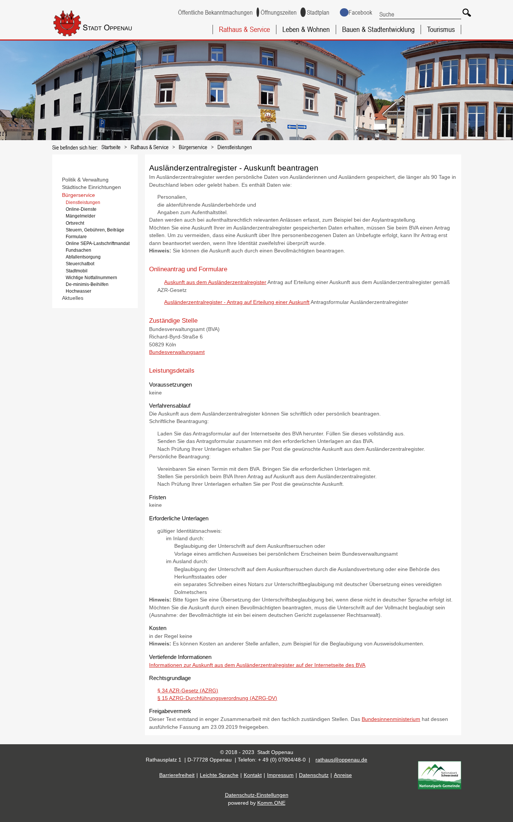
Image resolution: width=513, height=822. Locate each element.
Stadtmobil (77, 270)
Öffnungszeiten (279, 12)
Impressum (280, 775)
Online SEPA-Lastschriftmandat (98, 243)
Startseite (111, 147)
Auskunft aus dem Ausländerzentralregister (215, 282)
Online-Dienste (81, 209)
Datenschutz (314, 775)
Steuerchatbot (80, 263)
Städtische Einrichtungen (91, 187)
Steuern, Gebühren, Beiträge (95, 230)
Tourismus (441, 29)
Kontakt (253, 775)
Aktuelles (72, 298)
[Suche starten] (465, 11)
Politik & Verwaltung (85, 180)
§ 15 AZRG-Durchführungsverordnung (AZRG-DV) (217, 698)
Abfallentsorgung (83, 257)
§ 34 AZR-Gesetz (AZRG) (187, 691)
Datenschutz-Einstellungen (256, 795)
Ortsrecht (75, 223)
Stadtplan (318, 12)
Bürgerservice (193, 147)
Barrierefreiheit (177, 775)
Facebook (360, 12)
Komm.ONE (271, 803)
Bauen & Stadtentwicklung (378, 29)
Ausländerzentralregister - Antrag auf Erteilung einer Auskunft (236, 302)
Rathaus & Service (244, 29)
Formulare (76, 236)
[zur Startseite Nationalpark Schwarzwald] (439, 787)
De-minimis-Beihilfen (87, 284)
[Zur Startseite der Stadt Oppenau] (104, 37)
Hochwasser (78, 291)
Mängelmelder (80, 216)
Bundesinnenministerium (391, 719)
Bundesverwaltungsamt (177, 352)
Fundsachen (78, 250)
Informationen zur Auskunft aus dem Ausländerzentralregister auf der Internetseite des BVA (257, 665)
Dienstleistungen (234, 147)
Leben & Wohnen (306, 29)
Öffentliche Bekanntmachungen (215, 12)
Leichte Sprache (219, 775)
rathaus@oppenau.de (341, 760)
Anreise (343, 775)
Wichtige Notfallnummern (91, 277)
